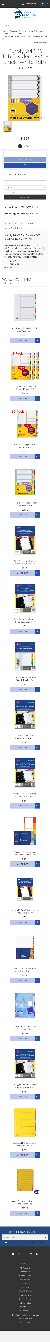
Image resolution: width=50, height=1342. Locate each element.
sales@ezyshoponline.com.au (26, 1315)
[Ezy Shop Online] (25, 13)
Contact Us (25, 1287)
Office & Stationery (36, 31)
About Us (25, 1284)
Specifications (27, 223)
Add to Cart (25, 159)
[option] (25, 98)
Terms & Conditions (28, 1242)
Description (10, 223)
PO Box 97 (26, 1322)
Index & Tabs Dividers (13, 34)
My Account (31, 4)
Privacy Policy (41, 1242)
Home (4, 31)
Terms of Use (25, 1295)
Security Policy (25, 1307)
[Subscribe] (45, 1237)
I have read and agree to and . (26, 1242)
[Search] (45, 26)
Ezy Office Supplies (18, 31)
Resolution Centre (25, 1275)
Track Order (25, 1272)
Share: (36, 42)
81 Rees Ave (27, 1319)
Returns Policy (25, 1303)
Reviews (8, 228)
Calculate (26, 197)
